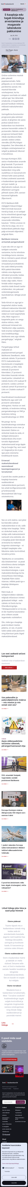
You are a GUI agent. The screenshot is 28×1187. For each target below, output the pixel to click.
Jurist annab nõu (6, 1129)
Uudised (4, 1142)
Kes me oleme (6, 1110)
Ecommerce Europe (20, 1121)
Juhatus (4, 1115)
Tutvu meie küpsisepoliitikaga (10, 1163)
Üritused (6, 1134)
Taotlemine (18, 1112)
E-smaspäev (5, 1126)
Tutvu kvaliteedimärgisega (9, 1059)
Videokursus (5, 1131)
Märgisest (18, 1110)
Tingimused (16, 1088)
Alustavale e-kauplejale (5, 1118)
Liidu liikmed (5, 1112)
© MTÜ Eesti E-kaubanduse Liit (9, 1086)
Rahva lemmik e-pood (19, 1118)
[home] (7, 3)
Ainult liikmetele (7, 1124)
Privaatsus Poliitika (6, 1088)
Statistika (5, 1121)
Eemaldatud (18, 1115)
